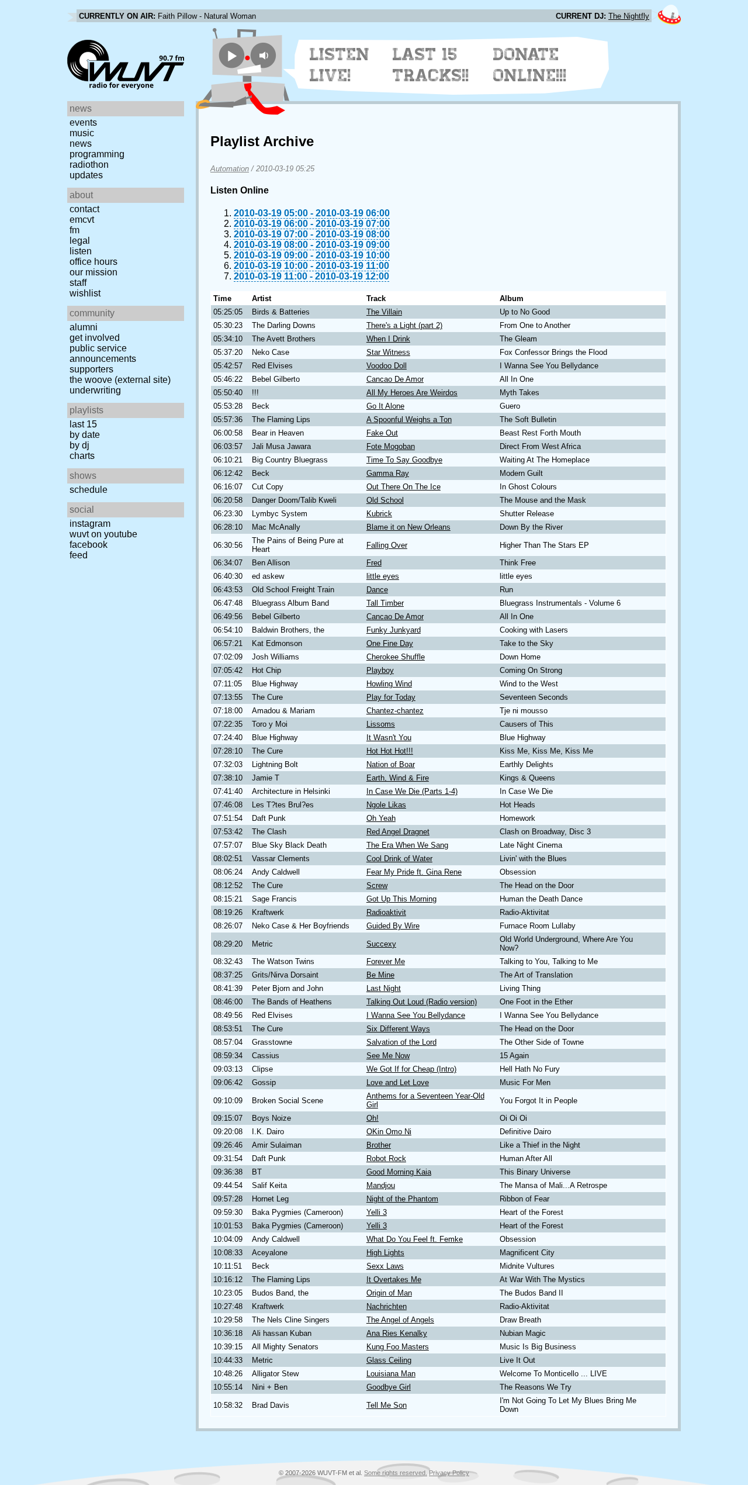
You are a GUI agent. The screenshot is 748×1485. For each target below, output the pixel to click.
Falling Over (386, 545)
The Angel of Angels (400, 1319)
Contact (84, 209)
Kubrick (379, 513)
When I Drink (388, 338)
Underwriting (95, 390)
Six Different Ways (398, 1028)
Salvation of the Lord (401, 1042)
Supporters (91, 369)
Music (82, 133)
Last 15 (83, 424)
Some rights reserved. (395, 1472)
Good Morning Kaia (398, 1172)
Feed (79, 555)
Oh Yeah (381, 818)
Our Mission (93, 272)
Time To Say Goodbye (404, 459)
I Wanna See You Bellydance (415, 1015)
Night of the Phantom (402, 1198)
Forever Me (385, 961)
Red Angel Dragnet (398, 831)
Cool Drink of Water (399, 858)
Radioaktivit (386, 912)
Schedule (89, 490)
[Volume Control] (265, 55)
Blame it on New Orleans (408, 527)
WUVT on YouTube (103, 534)
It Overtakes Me (393, 1279)
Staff (78, 283)
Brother (378, 1145)
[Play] (232, 55)
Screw (376, 885)
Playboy (380, 670)
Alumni (84, 327)
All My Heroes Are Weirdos (412, 392)
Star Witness (388, 352)
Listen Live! (340, 65)
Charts (82, 456)
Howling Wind (389, 683)
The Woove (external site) (120, 380)
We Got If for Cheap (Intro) (411, 1069)
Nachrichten (386, 1306)
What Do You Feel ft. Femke (414, 1239)
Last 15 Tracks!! (431, 65)
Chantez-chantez (395, 710)
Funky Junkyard (393, 630)
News (81, 143)
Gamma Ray (387, 473)
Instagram (90, 524)
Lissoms (380, 724)
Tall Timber (385, 603)
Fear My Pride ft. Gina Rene (414, 872)
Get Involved (95, 338)
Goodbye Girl (388, 1387)
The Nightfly (628, 16)
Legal (80, 241)
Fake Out (382, 433)
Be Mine (380, 975)
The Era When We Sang (407, 845)
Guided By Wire (393, 925)
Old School (385, 500)
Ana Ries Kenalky (396, 1333)
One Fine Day (389, 643)
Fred (374, 562)
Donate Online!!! (530, 65)
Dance (377, 589)
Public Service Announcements (103, 353)
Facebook (89, 545)
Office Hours (93, 262)
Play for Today (390, 697)
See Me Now (388, 1055)
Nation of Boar (390, 764)
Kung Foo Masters (397, 1346)
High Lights (385, 1252)
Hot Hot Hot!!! (389, 751)
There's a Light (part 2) (404, 325)
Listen (81, 251)
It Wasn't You (388, 737)
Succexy (381, 944)
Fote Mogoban (390, 446)
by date (85, 435)
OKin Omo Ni (388, 1131)
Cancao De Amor (395, 379)
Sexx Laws (385, 1266)
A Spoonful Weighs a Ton (409, 419)
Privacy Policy (449, 1472)
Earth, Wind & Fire (397, 777)
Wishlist (85, 293)
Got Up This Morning (401, 899)
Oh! (372, 1118)
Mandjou (380, 1185)
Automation (229, 168)
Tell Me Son (386, 1405)
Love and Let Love (397, 1082)
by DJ (79, 445)
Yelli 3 (376, 1212)
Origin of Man (389, 1293)
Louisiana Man (390, 1373)
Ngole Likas (386, 804)
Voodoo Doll (386, 365)
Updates (86, 175)
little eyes (382, 576)
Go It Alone (385, 406)
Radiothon (89, 165)
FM (74, 230)
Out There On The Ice (403, 486)
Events (83, 122)
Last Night (383, 988)
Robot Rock (386, 1158)
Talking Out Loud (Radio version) (421, 1001)
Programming (97, 154)
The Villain (384, 312)
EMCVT (82, 220)
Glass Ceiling (388, 1360)
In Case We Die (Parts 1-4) (412, 791)
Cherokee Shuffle (395, 656)
